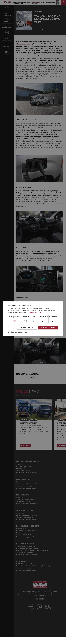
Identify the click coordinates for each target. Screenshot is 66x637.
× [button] (60, 303)
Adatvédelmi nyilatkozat (34, 312)
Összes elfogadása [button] (48, 327)
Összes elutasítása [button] (27, 327)
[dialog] (33, 318)
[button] (17, 332)
